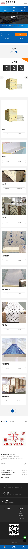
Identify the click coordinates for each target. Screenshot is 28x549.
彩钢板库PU (5, 325)
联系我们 (23, 10)
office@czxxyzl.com (9, 502)
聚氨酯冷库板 (5, 396)
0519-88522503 (17, 494)
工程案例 (14, 10)
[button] (2, 77)
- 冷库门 (20, 511)
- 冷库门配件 (21, 518)
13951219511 (7, 494)
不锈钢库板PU (6, 289)
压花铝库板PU (6, 256)
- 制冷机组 (20, 516)
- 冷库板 (20, 513)
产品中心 (23, 7)
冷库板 (21, 25)
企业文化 (14, 7)
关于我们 (4, 7)
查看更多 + (24, 421)
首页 (10, 25)
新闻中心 (4, 10)
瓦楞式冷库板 (5, 364)
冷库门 (7, 34)
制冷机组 (7, 38)
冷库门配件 (21, 38)
